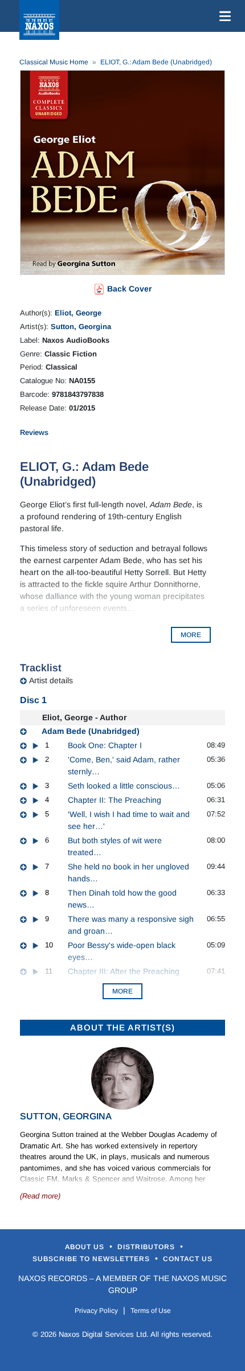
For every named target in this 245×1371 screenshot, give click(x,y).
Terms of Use (150, 1311)
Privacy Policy (96, 1311)
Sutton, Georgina (81, 326)
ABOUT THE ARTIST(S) (122, 1027)
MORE (191, 635)
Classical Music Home (53, 62)
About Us (86, 1247)
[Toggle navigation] (223, 16)
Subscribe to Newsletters (92, 1259)
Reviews (34, 432)
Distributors (147, 1247)
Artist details (51, 680)
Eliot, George (78, 313)
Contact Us (188, 1259)
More (122, 991)
